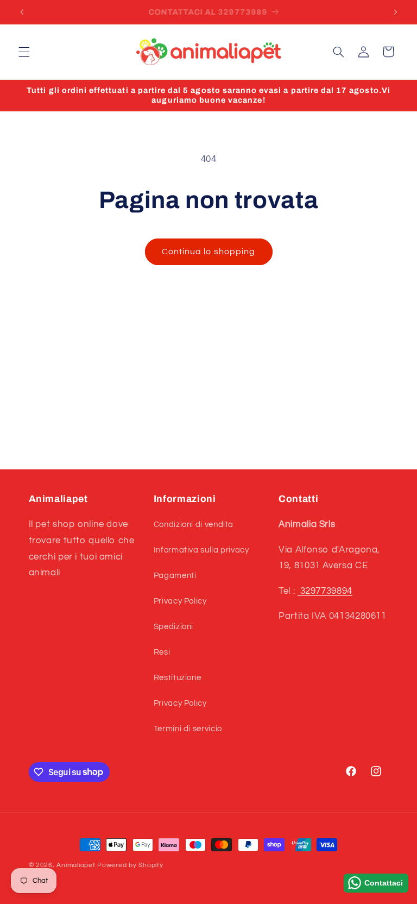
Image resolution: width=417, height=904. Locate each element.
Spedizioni (173, 627)
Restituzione (177, 678)
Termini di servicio (188, 729)
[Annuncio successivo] (395, 12)
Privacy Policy (180, 601)
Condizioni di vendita (193, 524)
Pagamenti (175, 576)
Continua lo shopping (208, 251)
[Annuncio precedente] (22, 12)
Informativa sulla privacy (201, 550)
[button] (23, 51)
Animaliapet (75, 865)
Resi (162, 652)
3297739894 (325, 591)
